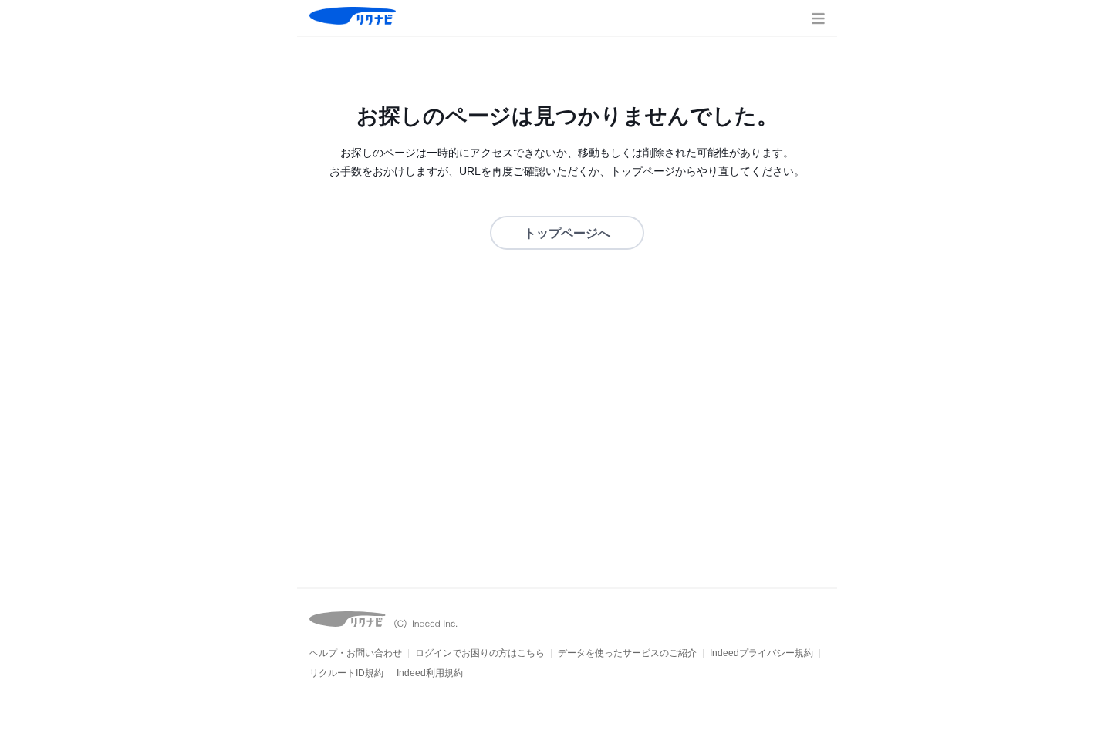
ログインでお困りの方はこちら (480, 653)
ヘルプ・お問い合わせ (355, 653)
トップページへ (567, 233)
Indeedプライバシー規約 (761, 653)
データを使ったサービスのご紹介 (627, 653)
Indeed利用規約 (430, 673)
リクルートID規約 (346, 673)
